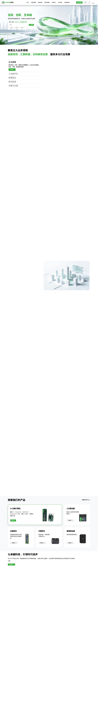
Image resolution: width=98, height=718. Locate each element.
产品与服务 (33, 2)
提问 (32, 24)
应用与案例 (47, 2)
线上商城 (79, 2)
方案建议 (22, 27)
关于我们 (60, 2)
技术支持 (16, 27)
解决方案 (40, 2)
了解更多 (11, 69)
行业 (27, 2)
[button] (43, 41)
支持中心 (54, 2)
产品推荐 (11, 27)
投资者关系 (67, 2)
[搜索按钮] (89, 2)
